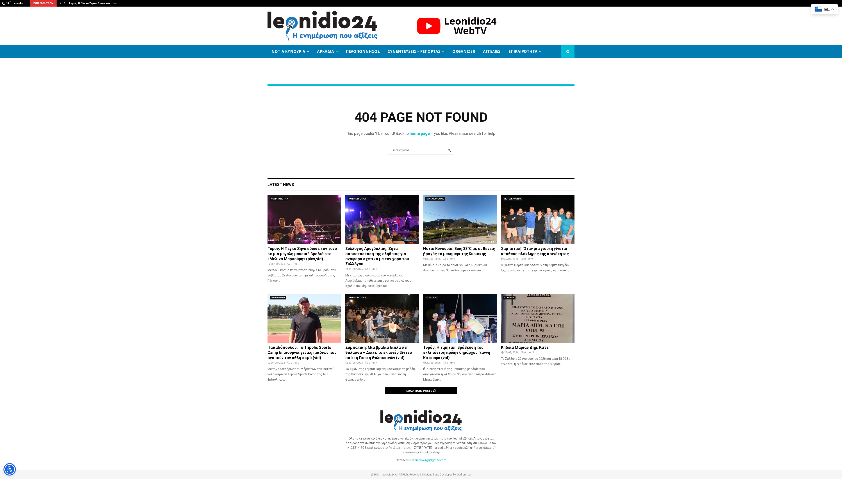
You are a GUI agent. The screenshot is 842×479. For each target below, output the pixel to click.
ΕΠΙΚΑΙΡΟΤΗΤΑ (522, 51)
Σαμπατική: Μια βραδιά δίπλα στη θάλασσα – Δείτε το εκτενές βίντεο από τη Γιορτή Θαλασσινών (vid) (378, 352)
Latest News (281, 184)
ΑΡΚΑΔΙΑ (325, 51)
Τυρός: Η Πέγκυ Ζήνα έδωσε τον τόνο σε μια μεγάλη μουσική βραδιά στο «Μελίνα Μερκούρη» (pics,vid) (302, 253)
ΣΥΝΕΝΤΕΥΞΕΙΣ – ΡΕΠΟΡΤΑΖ (414, 51)
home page (420, 133)
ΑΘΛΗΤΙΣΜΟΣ (278, 297)
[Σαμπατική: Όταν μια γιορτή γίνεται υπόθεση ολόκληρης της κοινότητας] (537, 219)
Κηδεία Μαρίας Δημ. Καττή (526, 347)
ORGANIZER (463, 51)
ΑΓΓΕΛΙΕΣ (492, 51)
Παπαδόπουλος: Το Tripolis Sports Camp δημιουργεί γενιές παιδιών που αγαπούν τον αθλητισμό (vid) (302, 352)
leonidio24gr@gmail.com (429, 460)
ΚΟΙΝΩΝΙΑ (431, 297)
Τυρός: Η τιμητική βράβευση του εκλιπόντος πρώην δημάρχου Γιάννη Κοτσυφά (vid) (456, 352)
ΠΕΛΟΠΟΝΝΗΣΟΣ (363, 51)
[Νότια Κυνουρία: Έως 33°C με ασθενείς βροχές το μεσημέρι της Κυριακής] (460, 219)
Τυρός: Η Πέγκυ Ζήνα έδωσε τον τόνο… (94, 3)
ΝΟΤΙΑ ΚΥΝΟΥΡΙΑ (288, 51)
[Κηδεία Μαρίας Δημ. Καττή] (537, 318)
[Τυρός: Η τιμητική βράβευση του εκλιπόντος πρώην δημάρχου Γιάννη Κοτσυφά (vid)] (460, 318)
